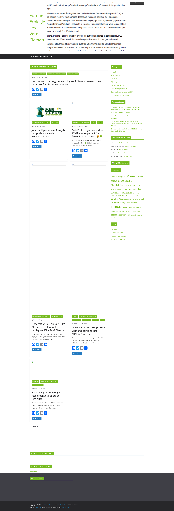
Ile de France (86, 303)
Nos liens (114, 62)
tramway (122, 186)
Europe (114, 176)
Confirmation (127, 139)
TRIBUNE (117, 190)
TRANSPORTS (131, 185)
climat (140, 160)
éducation (131, 198)
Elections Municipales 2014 (120, 78)
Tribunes (114, 65)
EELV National (122, 146)
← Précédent (34, 409)
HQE (134, 176)
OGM (126, 179)
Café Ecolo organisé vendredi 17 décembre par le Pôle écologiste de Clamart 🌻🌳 (88, 116)
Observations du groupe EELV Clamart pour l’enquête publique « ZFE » (88, 313)
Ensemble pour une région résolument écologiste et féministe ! (46, 378)
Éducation (35, 364)
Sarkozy (132, 182)
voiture (134, 194)
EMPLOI (119, 172)
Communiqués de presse (38, 56)
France (119, 176)
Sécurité (100, 105)
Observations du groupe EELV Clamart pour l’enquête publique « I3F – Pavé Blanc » (48, 310)
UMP (124, 190)
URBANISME (131, 190)
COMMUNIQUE (117, 164)
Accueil (113, 55)
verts (117, 194)
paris (129, 179)
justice (137, 176)
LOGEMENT (114, 179)
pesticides (133, 179)
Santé (93, 105)
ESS (140, 172)
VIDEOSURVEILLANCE (125, 194)
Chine (125, 160)
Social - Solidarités (72, 56)
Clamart (75, 299)
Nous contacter (116, 58)
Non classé (55, 105)
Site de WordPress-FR (118, 222)
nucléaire (121, 179)
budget (120, 160)
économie (123, 198)
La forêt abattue (124, 126)
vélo (138, 194)
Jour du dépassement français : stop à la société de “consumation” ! (48, 116)
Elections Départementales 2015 (122, 75)
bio (116, 160)
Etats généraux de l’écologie (120, 96)
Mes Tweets (34, 471)
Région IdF (95, 303)
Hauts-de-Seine (76, 303)
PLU (137, 179)
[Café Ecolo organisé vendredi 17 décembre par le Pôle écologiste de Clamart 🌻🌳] (89, 94)
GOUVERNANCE (127, 176)
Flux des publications (118, 216)
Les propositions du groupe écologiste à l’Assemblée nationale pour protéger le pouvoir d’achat (66, 66)
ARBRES (113, 160)
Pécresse (122, 182)
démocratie (126, 168)
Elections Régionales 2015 (119, 72)
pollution (115, 182)
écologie (115, 197)
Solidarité (137, 182)
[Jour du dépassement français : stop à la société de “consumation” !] (49, 94)
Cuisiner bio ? (123, 132)
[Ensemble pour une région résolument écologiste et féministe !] (49, 353)
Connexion (114, 212)
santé (127, 182)
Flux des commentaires (118, 219)
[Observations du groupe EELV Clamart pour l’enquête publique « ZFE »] (89, 222)
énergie (113, 201)
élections (138, 198)
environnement (130, 172)
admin (45, 60)
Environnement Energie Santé (56, 56)
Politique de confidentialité (42, 39)
